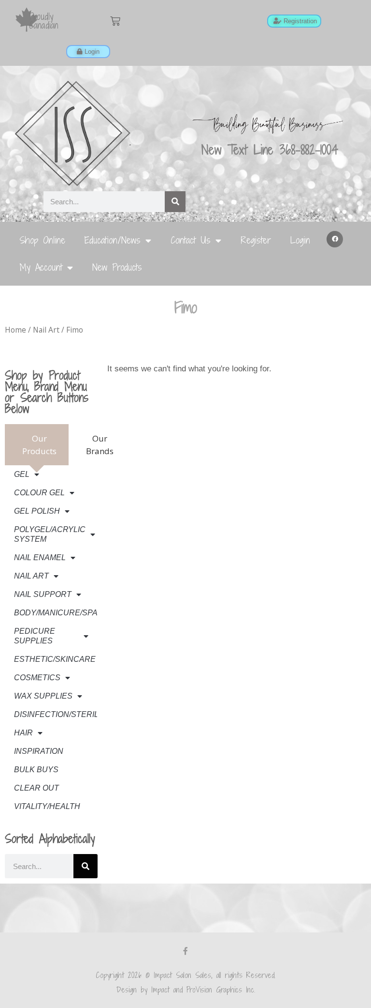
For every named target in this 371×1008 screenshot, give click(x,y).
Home (15, 329)
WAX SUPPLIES (43, 696)
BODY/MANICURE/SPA (55, 613)
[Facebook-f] (185, 951)
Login (300, 239)
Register (256, 239)
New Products (117, 267)
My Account (40, 267)
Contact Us (191, 239)
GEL (21, 474)
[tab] (37, 444)
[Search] (175, 201)
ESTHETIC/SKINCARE (55, 659)
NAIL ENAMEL (40, 557)
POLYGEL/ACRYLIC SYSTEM (50, 534)
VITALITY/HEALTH (47, 806)
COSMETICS (37, 677)
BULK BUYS (36, 769)
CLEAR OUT (36, 788)
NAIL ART (31, 576)
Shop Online (42, 239)
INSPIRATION (38, 751)
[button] (335, 239)
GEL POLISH (37, 511)
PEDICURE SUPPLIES (34, 636)
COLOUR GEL (39, 493)
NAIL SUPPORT (42, 594)
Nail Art (46, 329)
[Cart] (115, 21)
